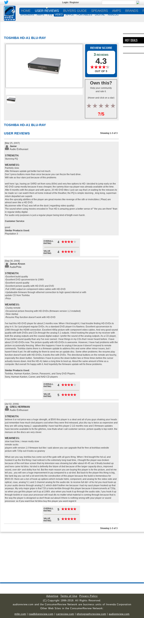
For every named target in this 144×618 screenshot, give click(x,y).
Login (65, 2)
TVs (49, 14)
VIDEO (59, 14)
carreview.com (65, 614)
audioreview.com (119, 614)
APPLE (70, 14)
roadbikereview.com (41, 614)
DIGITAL (100, 14)
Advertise (52, 596)
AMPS (40, 14)
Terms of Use (68, 596)
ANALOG (113, 14)
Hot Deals (131, 40)
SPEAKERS (27, 14)
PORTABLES (84, 14)
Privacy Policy (88, 596)
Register (74, 2)
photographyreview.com (91, 614)
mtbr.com (20, 614)
